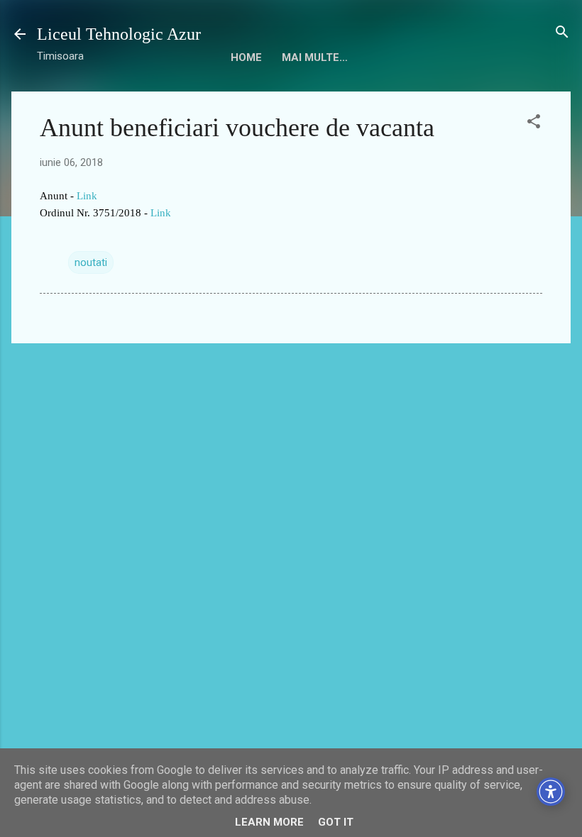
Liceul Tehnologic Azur (119, 34)
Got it (335, 822)
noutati (91, 262)
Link (87, 195)
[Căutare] (562, 33)
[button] (533, 122)
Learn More (269, 822)
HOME (246, 57)
